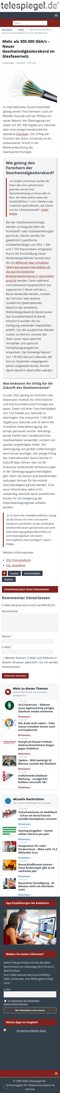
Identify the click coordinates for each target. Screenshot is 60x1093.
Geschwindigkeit (32, 573)
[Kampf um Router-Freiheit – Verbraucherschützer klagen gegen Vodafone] (9, 742)
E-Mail (6, 647)
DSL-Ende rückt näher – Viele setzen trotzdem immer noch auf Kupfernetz (36, 726)
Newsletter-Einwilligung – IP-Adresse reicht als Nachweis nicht (36, 886)
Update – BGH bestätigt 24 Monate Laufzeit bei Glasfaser (37, 762)
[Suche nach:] (30, 23)
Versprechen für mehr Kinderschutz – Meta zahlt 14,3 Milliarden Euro (37, 849)
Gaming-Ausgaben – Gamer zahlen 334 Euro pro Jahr (35, 832)
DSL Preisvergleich (18, 560)
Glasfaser (22, 134)
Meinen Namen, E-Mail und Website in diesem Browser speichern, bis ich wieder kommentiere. (30, 662)
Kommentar (10, 611)
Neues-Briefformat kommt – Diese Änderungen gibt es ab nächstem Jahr (36, 868)
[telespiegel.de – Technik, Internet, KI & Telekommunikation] (30, 6)
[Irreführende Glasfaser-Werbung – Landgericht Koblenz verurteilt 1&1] (9, 776)
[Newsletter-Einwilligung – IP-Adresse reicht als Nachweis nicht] (9, 883)
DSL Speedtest (15, 565)
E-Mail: (7, 989)
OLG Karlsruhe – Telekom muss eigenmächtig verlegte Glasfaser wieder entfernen (36, 708)
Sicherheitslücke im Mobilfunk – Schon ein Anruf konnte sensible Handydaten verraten (37, 815)
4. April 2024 (8, 62)
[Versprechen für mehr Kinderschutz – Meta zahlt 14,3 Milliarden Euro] (9, 846)
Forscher (14, 573)
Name (6, 636)
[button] (55, 15)
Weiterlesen (24, 716)
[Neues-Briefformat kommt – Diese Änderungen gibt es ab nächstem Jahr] (9, 865)
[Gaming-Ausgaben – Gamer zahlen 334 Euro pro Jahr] (9, 831)
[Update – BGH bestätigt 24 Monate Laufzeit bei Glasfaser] (9, 760)
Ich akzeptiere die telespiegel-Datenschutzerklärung (22, 1002)
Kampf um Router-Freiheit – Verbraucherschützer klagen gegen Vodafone (36, 745)
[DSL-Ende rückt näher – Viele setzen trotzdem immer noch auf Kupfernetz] (9, 723)
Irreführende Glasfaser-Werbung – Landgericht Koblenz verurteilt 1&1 (33, 779)
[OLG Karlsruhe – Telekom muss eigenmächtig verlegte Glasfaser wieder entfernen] (9, 705)
